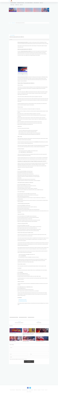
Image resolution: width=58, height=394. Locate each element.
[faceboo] (28, 388)
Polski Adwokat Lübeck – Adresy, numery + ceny (37, 11)
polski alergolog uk (29, 11)
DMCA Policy (41, 2)
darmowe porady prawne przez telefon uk (23, 317)
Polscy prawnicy (12, 35)
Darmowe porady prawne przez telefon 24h (14, 317)
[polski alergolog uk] (29, 10)
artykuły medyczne (36, 2)
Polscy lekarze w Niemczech (29, 2)
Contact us (21, 4)
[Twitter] (30, 388)
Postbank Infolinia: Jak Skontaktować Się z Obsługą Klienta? (21, 10)
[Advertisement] (29, 16)
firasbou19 (11, 39)
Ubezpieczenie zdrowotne (20, 2)
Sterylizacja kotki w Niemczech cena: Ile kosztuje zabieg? (12, 11)
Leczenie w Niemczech (13, 2)
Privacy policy (12, 4)
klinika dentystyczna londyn (45, 11)
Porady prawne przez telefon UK (31, 317)
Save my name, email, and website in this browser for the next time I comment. (18, 359)
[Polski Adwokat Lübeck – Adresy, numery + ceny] (37, 10)
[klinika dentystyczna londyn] (45, 10)
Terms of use (17, 4)
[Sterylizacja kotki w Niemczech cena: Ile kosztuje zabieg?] (13, 10)
